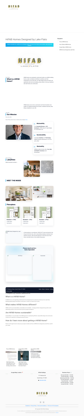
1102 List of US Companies (52, 405)
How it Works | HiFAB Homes (65, 44)
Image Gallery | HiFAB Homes (65, 47)
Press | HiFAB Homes (63, 41)
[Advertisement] (42, 22)
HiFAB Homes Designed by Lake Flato (67, 49)
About (43, 289)
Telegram (57, 412)
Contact (51, 289)
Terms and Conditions (41, 405)
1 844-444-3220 (42, 380)
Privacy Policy (33, 405)
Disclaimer (28, 405)
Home (40, 289)
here (26, 119)
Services (47, 289)
